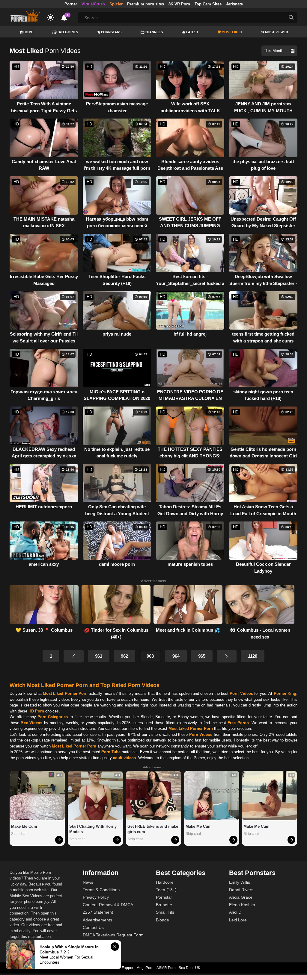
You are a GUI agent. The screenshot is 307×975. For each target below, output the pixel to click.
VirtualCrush (93, 4)
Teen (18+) (166, 889)
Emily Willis (239, 882)
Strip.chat (18, 834)
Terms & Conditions (101, 889)
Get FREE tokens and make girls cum (153, 829)
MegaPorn (145, 968)
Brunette (164, 904)
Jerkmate (234, 4)
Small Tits (165, 912)
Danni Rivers (241, 889)
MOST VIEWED (276, 32)
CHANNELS (154, 32)
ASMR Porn (166, 968)
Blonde (162, 920)
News (88, 882)
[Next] (227, 656)
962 (124, 656)
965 (201, 656)
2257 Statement (98, 912)
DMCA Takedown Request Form (113, 934)
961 (98, 656)
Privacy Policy (96, 897)
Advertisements (97, 920)
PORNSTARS (111, 32)
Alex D (235, 912)
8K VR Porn (179, 4)
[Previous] (73, 656)
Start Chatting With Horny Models (93, 829)
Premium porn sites (145, 4)
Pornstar (164, 897)
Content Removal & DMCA (108, 904)
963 (150, 656)
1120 (252, 656)
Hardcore (165, 882)
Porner (70, 4)
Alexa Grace (240, 897)
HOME (28, 32)
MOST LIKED (232, 32)
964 (176, 656)
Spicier (116, 4)
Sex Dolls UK (189, 968)
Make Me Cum (24, 826)
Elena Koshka (242, 904)
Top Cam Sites (208, 4)
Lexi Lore (238, 920)
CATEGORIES (67, 32)
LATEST (192, 32)
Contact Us (93, 927)
